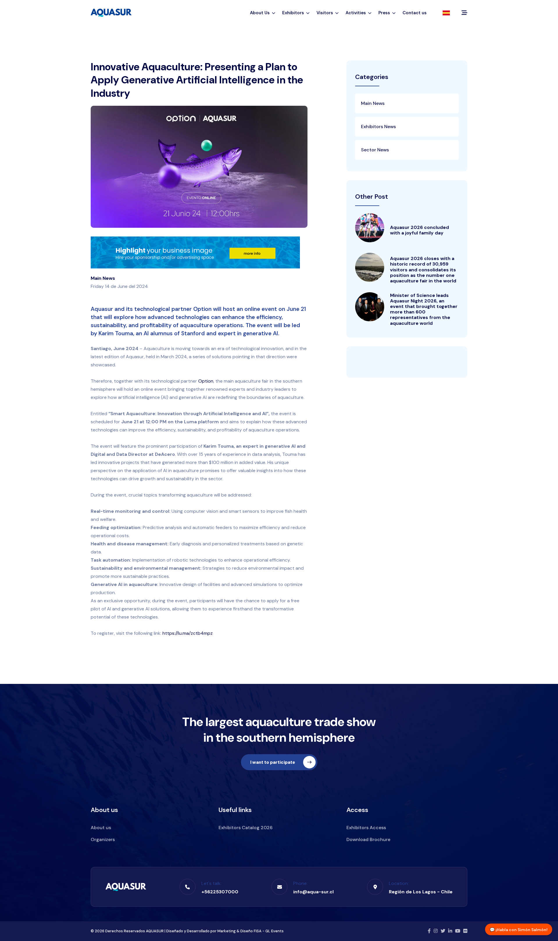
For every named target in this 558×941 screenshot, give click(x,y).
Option (205, 381)
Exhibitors (293, 13)
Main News (103, 278)
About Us (260, 13)
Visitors (325, 13)
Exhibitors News (378, 126)
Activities (356, 13)
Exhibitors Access (366, 828)
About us (101, 828)
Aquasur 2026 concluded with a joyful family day (419, 230)
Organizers (103, 839)
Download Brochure (368, 839)
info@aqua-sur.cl (313, 892)
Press (384, 13)
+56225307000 (219, 892)
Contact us (415, 13)
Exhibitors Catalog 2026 (246, 828)
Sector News (375, 150)
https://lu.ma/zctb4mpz (187, 633)
